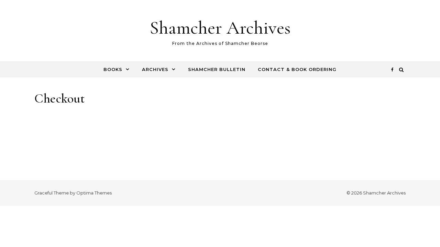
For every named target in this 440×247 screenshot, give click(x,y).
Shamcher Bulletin (216, 69)
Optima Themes (94, 193)
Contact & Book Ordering (297, 69)
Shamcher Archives (220, 27)
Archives (155, 69)
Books (112, 69)
